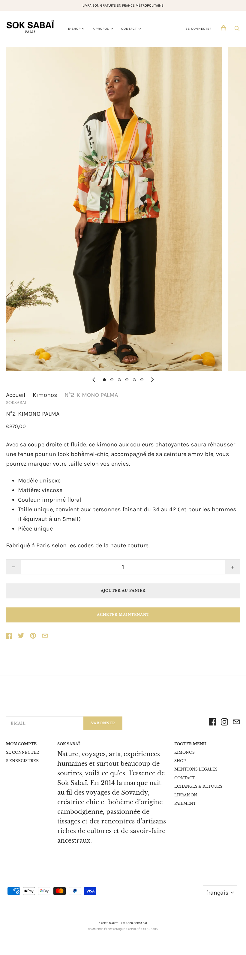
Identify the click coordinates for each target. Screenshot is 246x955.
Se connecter (198, 29)
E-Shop (74, 29)
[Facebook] (212, 723)
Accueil (16, 394)
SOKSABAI (16, 402)
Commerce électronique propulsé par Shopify (123, 929)
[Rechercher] (237, 29)
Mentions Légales (196, 769)
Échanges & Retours (198, 786)
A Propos (101, 29)
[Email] (236, 723)
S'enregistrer (22, 761)
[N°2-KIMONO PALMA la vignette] (104, 379)
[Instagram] (224, 723)
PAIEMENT (185, 803)
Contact (129, 29)
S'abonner (103, 723)
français (217, 892)
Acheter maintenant (123, 615)
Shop (180, 761)
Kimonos (45, 394)
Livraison (185, 795)
